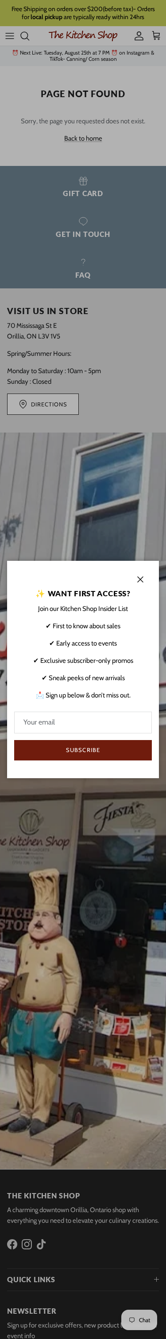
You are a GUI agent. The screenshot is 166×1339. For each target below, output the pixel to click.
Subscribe (83, 749)
